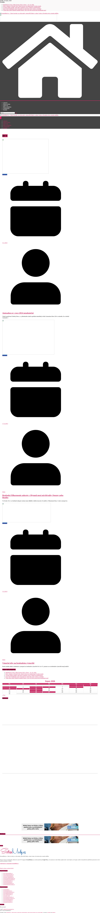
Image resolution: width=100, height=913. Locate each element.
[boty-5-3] (50, 830)
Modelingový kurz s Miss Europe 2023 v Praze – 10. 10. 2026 (18, 4)
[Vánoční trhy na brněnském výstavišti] (26, 522)
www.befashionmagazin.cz (8, 892)
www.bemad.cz (6, 889)
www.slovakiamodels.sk (8, 875)
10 (9, 688)
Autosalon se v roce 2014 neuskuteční (18, 313)
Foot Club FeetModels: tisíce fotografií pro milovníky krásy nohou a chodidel (22, 9)
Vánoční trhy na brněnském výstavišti (18, 663)
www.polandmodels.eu (8, 880)
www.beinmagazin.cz (7, 890)
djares (3, 492)
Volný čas (5, 105)
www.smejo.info (6, 895)
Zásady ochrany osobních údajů (7, 868)
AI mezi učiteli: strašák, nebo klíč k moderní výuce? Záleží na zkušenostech (21, 7)
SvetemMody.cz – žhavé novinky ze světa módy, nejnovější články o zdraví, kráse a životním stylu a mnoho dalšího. (24, 912)
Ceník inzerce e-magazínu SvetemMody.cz (9, 863)
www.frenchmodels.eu (7, 882)
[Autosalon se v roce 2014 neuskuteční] (25, 173)
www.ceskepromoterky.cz (8, 874)
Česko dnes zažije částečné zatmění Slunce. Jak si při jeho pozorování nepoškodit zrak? (24, 10)
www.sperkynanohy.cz (7, 902)
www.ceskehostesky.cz (8, 894)
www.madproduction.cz (8, 893)
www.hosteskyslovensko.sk (9, 884)
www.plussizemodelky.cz (8, 897)
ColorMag (48, 912)
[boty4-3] (28, 20)
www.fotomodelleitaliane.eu (9, 878)
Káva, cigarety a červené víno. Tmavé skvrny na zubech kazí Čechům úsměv (22, 6)
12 (36, 688)
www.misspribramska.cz (8, 899)
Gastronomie (6, 108)
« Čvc (3, 695)
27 (49, 692)
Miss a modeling (7, 107)
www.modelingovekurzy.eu (9, 898)
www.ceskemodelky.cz (8, 873)
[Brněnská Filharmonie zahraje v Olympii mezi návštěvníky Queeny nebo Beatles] (28, 354)
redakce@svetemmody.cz (8, 909)
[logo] (13, 855)
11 (23, 688)
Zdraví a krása (6, 104)
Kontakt (5, 109)
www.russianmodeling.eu (8, 883)
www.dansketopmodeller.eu (9, 879)
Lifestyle (5, 102)
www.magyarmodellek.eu (8, 877)
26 (36, 692)
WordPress (53, 912)
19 (36, 690)
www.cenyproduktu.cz (7, 900)
